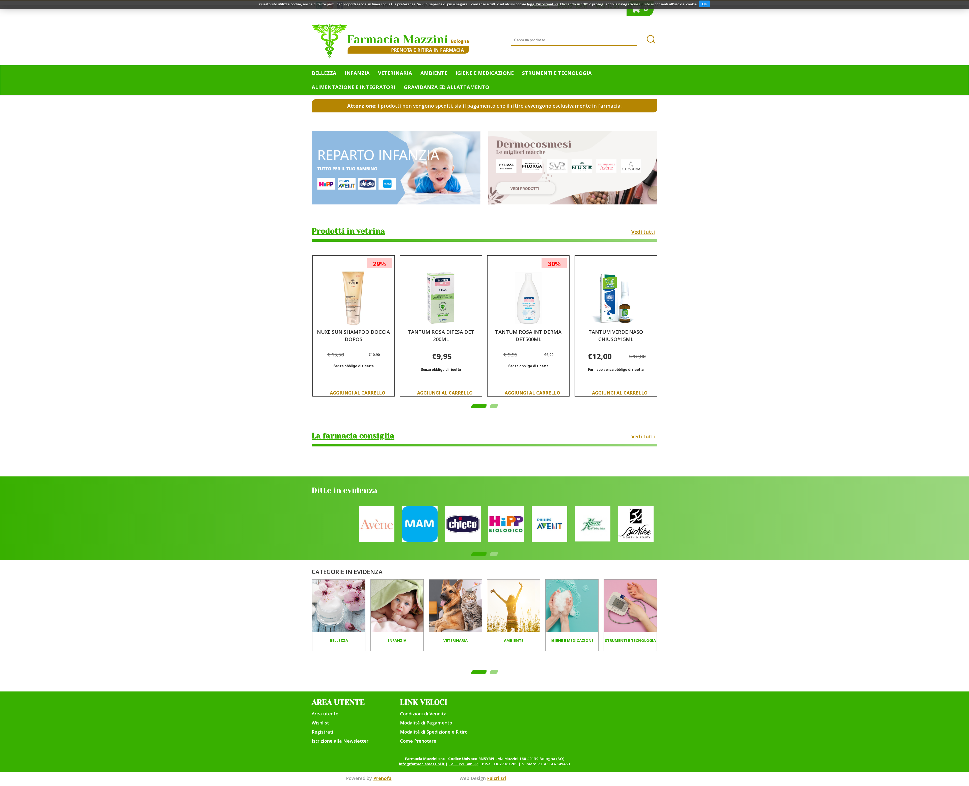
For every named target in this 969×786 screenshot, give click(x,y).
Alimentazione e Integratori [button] (353, 87)
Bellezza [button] (324, 73)
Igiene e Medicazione (572, 640)
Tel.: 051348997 (463, 763)
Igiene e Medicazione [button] (484, 73)
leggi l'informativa (542, 4)
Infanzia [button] (357, 73)
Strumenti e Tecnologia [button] (557, 73)
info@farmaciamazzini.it (422, 763)
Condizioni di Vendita (423, 714)
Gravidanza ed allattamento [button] (446, 87)
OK (704, 4)
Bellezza (339, 640)
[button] (479, 406)
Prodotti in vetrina (348, 231)
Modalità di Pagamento (426, 723)
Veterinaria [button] (395, 73)
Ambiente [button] (433, 73)
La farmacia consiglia (353, 436)
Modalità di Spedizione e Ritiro (434, 732)
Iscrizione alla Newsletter (340, 741)
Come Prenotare (418, 741)
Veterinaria (455, 640)
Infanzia (397, 640)
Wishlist (320, 723)
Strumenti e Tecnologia (630, 640)
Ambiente (513, 640)
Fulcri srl (496, 778)
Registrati (322, 732)
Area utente (325, 714)
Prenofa (382, 778)
